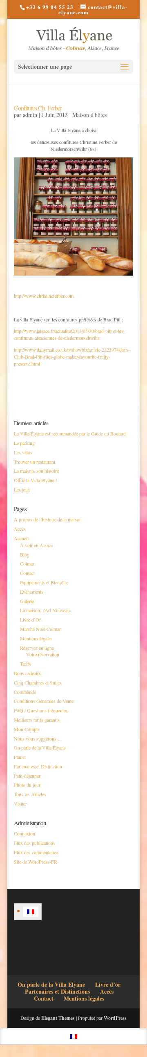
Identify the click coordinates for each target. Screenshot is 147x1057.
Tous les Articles (30, 794)
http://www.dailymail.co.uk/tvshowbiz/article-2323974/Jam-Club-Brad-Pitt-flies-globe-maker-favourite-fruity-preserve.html (71, 356)
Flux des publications (34, 842)
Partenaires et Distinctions (57, 991)
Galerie (27, 601)
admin (30, 115)
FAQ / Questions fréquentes (41, 710)
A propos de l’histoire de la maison (48, 519)
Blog (24, 554)
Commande (25, 692)
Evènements (31, 591)
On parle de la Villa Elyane (51, 984)
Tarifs (25, 663)
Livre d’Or (30, 619)
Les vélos (23, 452)
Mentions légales (36, 638)
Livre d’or (107, 984)
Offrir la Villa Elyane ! (35, 480)
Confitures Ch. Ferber (38, 107)
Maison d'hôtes (89, 115)
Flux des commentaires (36, 852)
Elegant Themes (58, 1017)
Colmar (27, 563)
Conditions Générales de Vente (44, 701)
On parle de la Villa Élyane (40, 747)
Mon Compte (27, 729)
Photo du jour (27, 784)
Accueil (21, 538)
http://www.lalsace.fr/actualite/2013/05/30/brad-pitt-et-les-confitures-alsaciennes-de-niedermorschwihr (69, 334)
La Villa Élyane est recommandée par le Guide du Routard (70, 433)
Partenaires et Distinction (38, 766)
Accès (20, 528)
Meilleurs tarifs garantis (37, 719)
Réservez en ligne (37, 647)
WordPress (115, 1017)
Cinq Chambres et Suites (38, 682)
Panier (20, 757)
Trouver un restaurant (34, 461)
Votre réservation (42, 654)
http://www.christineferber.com (44, 295)
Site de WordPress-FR (35, 861)
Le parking (24, 443)
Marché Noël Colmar (40, 629)
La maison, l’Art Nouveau (45, 610)
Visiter (20, 803)
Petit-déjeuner (27, 775)
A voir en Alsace (36, 545)
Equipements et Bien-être (44, 582)
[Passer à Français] (30, 912)
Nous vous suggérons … (38, 738)
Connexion (24, 833)
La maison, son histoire (36, 470)
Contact (27, 573)
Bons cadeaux (27, 673)
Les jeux (22, 489)
